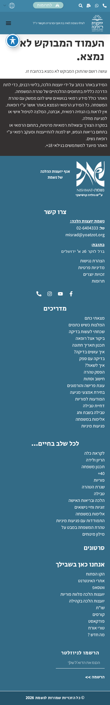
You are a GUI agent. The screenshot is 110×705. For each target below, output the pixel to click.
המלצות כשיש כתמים (87, 325)
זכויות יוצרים (94, 274)
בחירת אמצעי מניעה (87, 392)
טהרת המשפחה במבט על (83, 527)
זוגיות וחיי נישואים (89, 507)
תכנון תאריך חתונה (88, 345)
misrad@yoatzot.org (85, 235)
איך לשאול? (95, 365)
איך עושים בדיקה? (89, 352)
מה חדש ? (96, 635)
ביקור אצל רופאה (90, 338)
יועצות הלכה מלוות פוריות (82, 594)
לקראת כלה (94, 453)
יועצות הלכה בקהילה (87, 601)
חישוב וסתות (94, 379)
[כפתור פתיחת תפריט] (8, 23)
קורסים (99, 614)
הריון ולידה (95, 460)
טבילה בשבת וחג (91, 412)
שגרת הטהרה (93, 487)
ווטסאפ (98, 587)
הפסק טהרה (94, 372)
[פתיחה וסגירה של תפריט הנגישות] (12, 40)
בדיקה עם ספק (92, 358)
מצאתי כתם (95, 318)
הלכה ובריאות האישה (87, 500)
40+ (101, 473)
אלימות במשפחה (90, 419)
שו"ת (100, 608)
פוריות (99, 480)
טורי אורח (96, 628)
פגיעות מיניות (93, 426)
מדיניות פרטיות (91, 267)
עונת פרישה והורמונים (86, 385)
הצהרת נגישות (92, 261)
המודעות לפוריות (90, 399)
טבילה (99, 494)
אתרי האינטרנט (91, 581)
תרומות (98, 281)
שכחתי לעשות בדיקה (87, 332)
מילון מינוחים (93, 534)
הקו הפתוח (95, 574)
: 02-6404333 (88, 228)
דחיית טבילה (94, 406)
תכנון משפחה (93, 467)
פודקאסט (96, 621)
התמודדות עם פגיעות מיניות (80, 521)
